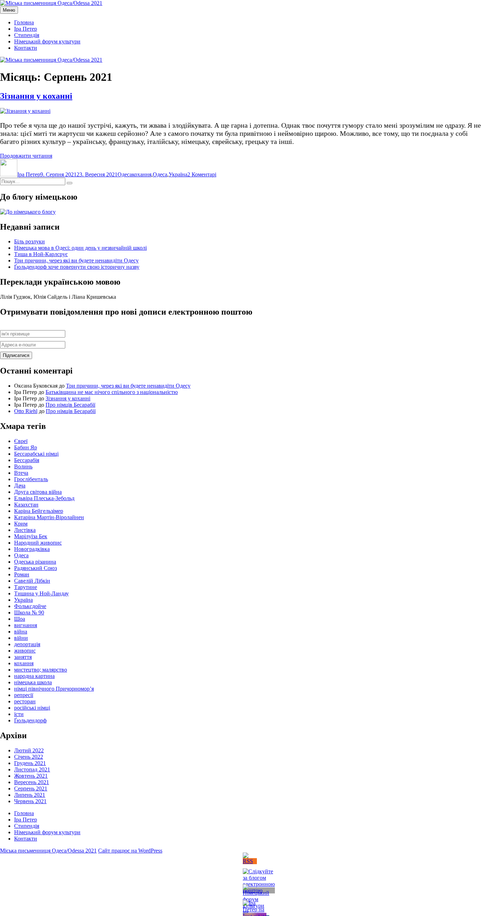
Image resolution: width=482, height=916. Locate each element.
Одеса (125, 174)
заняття (23, 657)
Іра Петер (25, 29)
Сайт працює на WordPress (130, 851)
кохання (141, 174)
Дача (19, 486)
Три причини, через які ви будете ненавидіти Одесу (76, 260)
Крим (21, 524)
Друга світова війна (38, 492)
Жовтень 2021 (31, 776)
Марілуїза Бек (30, 536)
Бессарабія (26, 460)
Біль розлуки (29, 241)
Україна (178, 174)
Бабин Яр (25, 447)
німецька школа (33, 682)
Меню (9, 10)
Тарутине (25, 587)
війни (21, 638)
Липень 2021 (29, 795)
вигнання (25, 625)
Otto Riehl (25, 411)
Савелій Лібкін (32, 581)
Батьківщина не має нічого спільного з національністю (112, 392)
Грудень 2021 (30, 763)
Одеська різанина (35, 562)
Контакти (25, 48)
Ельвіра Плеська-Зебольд (44, 498)
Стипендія (26, 35)
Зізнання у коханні (36, 96)
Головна (24, 22)
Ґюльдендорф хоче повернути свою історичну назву (76, 267)
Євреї (21, 441)
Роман (21, 574)
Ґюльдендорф (30, 720)
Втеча (21, 473)
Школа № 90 (29, 612)
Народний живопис (38, 543)
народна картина (34, 676)
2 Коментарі (201, 174)
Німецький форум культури (47, 41)
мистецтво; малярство (40, 670)
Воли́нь (23, 466)
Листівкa (25, 530)
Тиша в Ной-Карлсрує (41, 254)
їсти (19, 714)
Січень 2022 (28, 757)
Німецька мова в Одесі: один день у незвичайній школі (80, 248)
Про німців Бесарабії (70, 405)
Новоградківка (32, 549)
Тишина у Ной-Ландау (41, 593)
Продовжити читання (26, 156)
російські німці (32, 708)
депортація (27, 644)
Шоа (19, 619)
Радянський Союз (35, 568)
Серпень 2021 (30, 788)
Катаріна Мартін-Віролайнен (49, 517)
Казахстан (26, 505)
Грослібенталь (31, 479)
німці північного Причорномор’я (54, 689)
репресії (23, 695)
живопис (25, 651)
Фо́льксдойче (30, 606)
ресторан (25, 701)
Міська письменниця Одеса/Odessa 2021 (48, 851)
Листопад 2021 (32, 769)
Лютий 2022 (29, 750)
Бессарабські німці (36, 454)
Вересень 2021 (31, 782)
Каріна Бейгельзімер (38, 511)
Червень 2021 (30, 801)
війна (20, 632)
